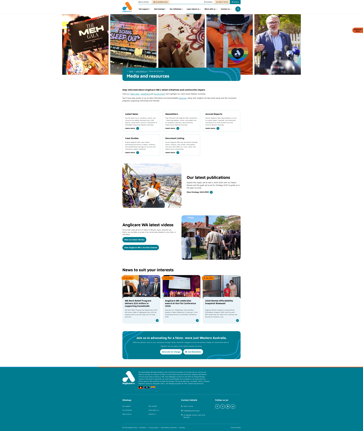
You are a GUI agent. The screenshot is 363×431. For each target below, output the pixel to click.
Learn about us (141, 71)
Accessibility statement (169, 427)
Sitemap (182, 427)
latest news (134, 94)
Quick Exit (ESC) (357, 30)
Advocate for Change (171, 352)
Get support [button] (144, 9)
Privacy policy (153, 427)
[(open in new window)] (217, 406)
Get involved (152, 406)
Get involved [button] (159, 9)
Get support (126, 406)
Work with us (126, 414)
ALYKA (238, 427)
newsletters (145, 94)
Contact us (152, 414)
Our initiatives (127, 410)
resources (182, 98)
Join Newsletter (194, 352)
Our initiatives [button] (175, 9)
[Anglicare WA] (127, 7)
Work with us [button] (210, 9)
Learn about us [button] (193, 9)
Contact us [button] (225, 9)
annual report (159, 94)
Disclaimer (142, 427)
